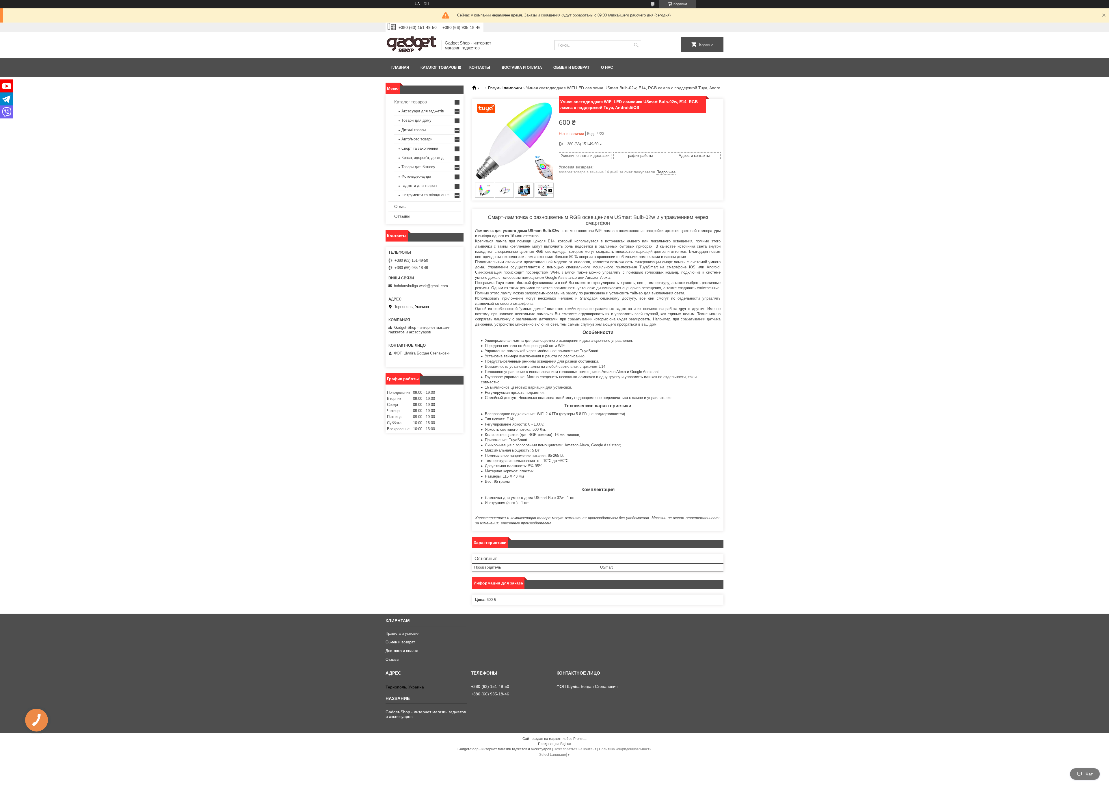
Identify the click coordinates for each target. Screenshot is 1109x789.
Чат (1089, 774)
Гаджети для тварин (419, 185)
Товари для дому (416, 120)
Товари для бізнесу (418, 167)
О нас (607, 67)
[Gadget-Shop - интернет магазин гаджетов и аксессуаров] (412, 45)
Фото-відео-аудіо (416, 176)
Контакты (479, 67)
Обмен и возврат (571, 67)
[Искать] (636, 45)
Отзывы (402, 216)
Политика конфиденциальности (625, 749)
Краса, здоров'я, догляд (422, 157)
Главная (400, 67)
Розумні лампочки (505, 88)
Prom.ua (580, 739)
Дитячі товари (413, 130)
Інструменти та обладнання (425, 195)
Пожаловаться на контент (575, 749)
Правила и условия (402, 633)
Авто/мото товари (416, 139)
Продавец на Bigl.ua (554, 744)
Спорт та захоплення (419, 148)
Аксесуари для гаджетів (422, 111)
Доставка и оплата (522, 67)
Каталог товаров (438, 67)
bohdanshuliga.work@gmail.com (421, 286)
